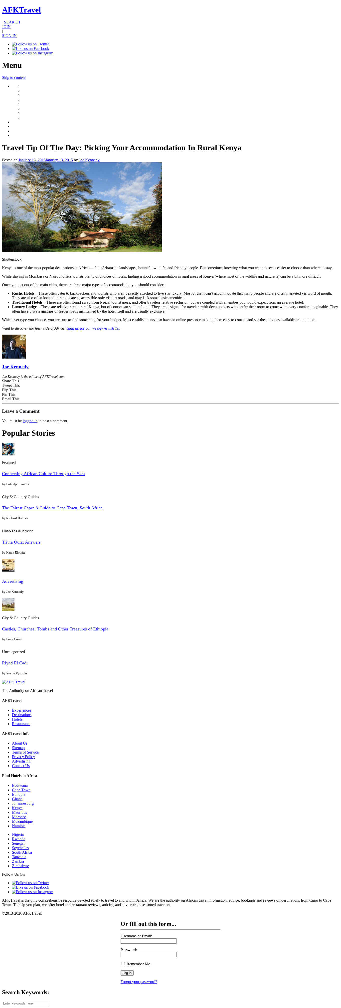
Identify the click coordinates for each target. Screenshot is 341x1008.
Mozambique (22, 821)
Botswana (20, 785)
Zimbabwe (20, 866)
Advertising (12, 581)
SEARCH (11, 22)
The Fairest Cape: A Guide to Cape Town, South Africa (52, 507)
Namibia (18, 826)
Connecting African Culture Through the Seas (43, 473)
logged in (30, 421)
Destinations (21, 715)
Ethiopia (18, 794)
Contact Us (21, 766)
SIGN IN (9, 35)
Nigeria (18, 834)
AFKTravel (21, 9)
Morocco (19, 817)
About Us (19, 743)
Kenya (17, 808)
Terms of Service (25, 752)
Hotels (17, 719)
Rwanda (18, 839)
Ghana (17, 799)
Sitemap (18, 748)
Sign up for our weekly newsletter (93, 328)
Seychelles (20, 848)
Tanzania (19, 857)
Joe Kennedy (89, 160)
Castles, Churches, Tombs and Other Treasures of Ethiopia (55, 628)
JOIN (6, 26)
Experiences (21, 710)
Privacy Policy (23, 757)
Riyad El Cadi (15, 662)
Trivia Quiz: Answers (21, 542)
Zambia (18, 861)
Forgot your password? (139, 982)
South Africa (22, 852)
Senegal (18, 843)
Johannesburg (23, 803)
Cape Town (21, 790)
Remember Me (138, 964)
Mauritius (19, 812)
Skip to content (14, 77)
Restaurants (21, 724)
